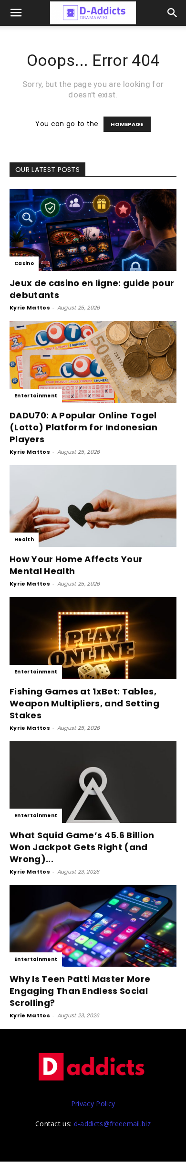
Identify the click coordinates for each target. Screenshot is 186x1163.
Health (24, 539)
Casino (24, 263)
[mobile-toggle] (16, 13)
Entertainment (35, 395)
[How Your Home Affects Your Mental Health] (93, 506)
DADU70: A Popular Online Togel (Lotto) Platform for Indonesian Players (83, 427)
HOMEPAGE (127, 124)
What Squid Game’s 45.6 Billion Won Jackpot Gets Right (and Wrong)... (82, 847)
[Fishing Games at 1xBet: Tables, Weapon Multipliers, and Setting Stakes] (93, 638)
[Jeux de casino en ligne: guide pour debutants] (93, 230)
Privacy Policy (93, 1103)
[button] (172, 13)
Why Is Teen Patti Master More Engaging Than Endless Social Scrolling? (80, 991)
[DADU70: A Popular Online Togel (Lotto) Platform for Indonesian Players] (93, 362)
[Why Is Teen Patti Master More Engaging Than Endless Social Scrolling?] (93, 926)
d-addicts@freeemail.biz (112, 1123)
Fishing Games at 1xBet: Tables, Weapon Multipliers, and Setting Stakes (84, 703)
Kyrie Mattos (30, 307)
